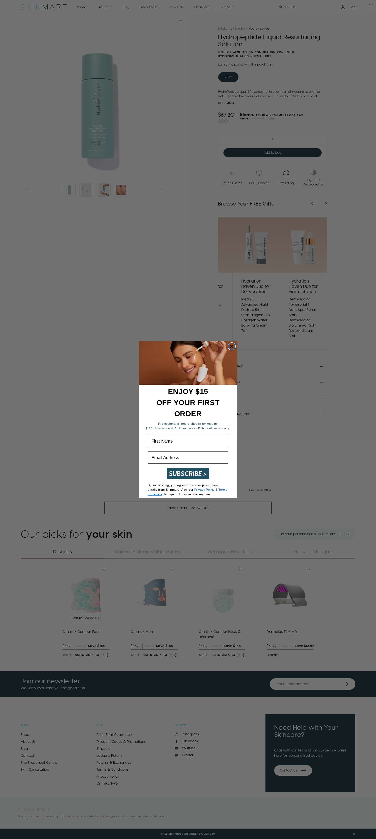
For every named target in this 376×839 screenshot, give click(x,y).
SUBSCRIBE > (188, 474)
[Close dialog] (231, 346)
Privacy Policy (204, 489)
